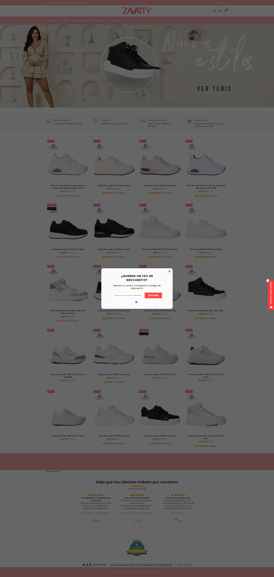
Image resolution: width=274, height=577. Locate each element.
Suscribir (153, 295)
